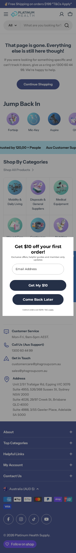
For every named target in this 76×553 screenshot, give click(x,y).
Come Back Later (38, 300)
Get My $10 (38, 285)
